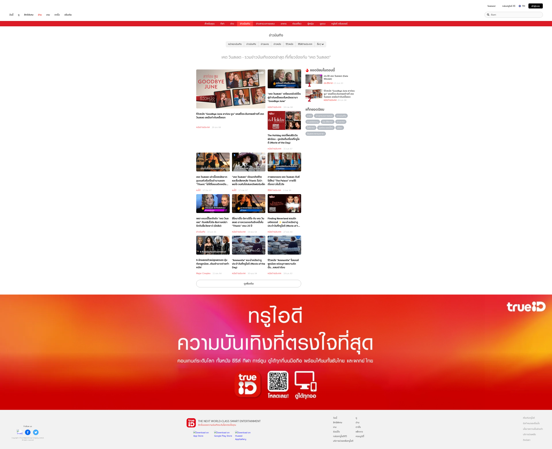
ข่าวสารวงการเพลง (265, 23)
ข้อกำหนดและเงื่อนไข (531, 423)
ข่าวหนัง (277, 44)
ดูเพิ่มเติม (249, 283)
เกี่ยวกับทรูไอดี (529, 418)
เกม (48, 15)
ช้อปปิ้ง (336, 431)
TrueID (17, 5)
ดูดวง (322, 23)
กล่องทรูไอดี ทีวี (508, 6)
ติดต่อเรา (526, 440)
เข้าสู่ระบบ (535, 6)
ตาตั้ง (57, 15)
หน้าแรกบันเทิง (235, 44)
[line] (20, 432)
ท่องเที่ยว (296, 23)
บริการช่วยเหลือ (529, 434)
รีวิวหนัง (289, 44)
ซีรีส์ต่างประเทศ (305, 44)
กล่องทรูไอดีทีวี (340, 436)
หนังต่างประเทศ (203, 127)
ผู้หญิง (310, 23)
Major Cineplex (203, 273)
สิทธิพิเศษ (28, 15)
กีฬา (222, 23)
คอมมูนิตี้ (360, 436)
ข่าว (232, 23)
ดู (18, 15)
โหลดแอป (492, 6)
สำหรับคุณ (209, 23)
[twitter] (36, 432)
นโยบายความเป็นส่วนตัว (533, 429)
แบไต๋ (198, 190)
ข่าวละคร (265, 44)
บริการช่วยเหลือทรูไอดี (343, 441)
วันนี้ (11, 15)
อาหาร (283, 23)
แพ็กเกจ (359, 431)
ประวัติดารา (328, 83)
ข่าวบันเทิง (245, 23)
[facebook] (28, 432)
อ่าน (40, 15)
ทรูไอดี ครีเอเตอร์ (339, 23)
